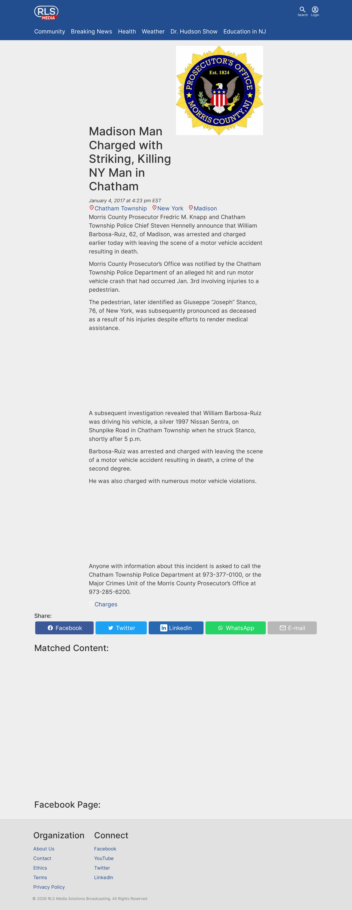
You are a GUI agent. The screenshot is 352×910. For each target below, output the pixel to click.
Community (49, 31)
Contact (42, 858)
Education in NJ (244, 31)
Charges (106, 604)
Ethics (40, 868)
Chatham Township (121, 208)
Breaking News (91, 31)
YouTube (104, 858)
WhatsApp (239, 628)
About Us (43, 849)
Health (127, 31)
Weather (153, 31)
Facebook (68, 628)
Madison (205, 208)
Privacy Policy (49, 887)
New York (170, 208)
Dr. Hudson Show (194, 31)
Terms (40, 877)
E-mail (295, 628)
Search (303, 15)
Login (315, 15)
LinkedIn (179, 628)
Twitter (124, 628)
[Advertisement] (132, 85)
